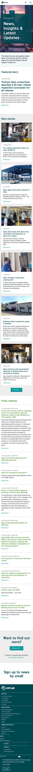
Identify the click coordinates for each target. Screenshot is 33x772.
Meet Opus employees (5, 740)
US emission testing (5, 711)
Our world (6, 743)
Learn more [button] (6, 764)
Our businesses (4, 698)
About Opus (4, 693)
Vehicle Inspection (5, 707)
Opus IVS (3, 727)
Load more (15, 390)
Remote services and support (7, 731)
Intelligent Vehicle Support (7, 724)
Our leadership (4, 700)
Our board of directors (6, 702)
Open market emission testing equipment (10, 713)
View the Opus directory (16, 657)
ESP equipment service (9, 751)
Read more (4, 105)
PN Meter (3, 719)
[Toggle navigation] (30, 3)
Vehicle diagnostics (5, 729)
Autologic (3, 733)
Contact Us (16, 648)
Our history (3, 704)
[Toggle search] (25, 2)
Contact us (6, 747)
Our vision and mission (6, 696)
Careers (1, 736)
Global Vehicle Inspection (7, 709)
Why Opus (2, 738)
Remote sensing (5, 717)
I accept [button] (6, 769)
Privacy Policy (3, 756)
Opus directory (7, 749)
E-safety (3, 721)
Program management (6, 715)
